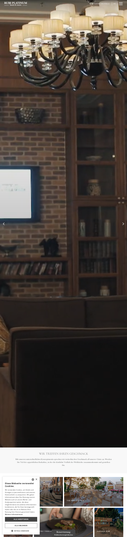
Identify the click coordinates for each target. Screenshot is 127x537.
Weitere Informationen (14, 514)
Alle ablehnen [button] (21, 525)
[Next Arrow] (123, 224)
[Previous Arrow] (4, 224)
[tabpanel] (63, 224)
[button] (21, 531)
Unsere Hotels (100, 3)
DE (114, 3)
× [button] (36, 479)
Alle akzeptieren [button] (21, 519)
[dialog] (21, 505)
